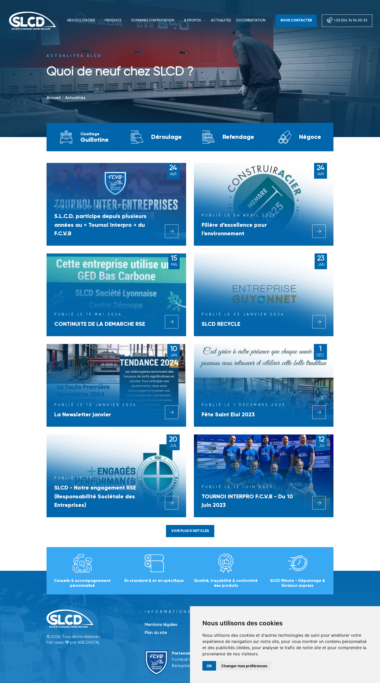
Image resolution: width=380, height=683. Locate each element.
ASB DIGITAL (89, 642)
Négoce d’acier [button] (81, 20)
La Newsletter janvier (82, 415)
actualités (221, 20)
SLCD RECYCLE (221, 324)
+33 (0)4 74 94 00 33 (350, 20)
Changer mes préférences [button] (244, 666)
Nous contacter (296, 20)
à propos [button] (193, 20)
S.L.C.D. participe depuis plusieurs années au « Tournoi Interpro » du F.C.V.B (100, 225)
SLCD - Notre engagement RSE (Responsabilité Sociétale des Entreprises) (95, 496)
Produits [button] (113, 20)
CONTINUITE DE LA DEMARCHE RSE (99, 324)
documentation (250, 20)
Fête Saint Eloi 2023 (228, 415)
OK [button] (209, 666)
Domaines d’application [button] (153, 20)
